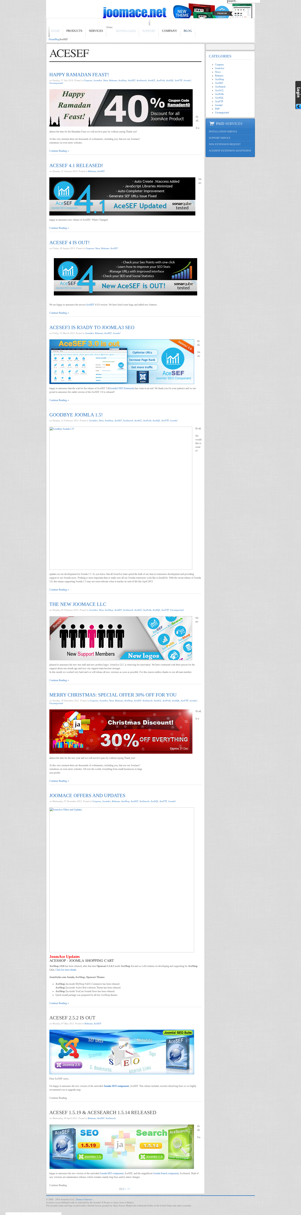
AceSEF (131, 80)
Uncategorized (56, 83)
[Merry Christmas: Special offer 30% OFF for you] (120, 731)
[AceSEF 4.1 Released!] (122, 196)
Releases (113, 80)
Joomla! (187, 80)
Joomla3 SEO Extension (122, 388)
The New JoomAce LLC (77, 604)
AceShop (122, 80)
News (105, 80)
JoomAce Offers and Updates (87, 795)
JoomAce (97, 80)
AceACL (151, 80)
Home (52, 39)
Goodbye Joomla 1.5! (76, 414)
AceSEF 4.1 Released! (76, 165)
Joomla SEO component (116, 1086)
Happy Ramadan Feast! (79, 74)
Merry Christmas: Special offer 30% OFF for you (113, 695)
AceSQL (170, 80)
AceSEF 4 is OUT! (69, 242)
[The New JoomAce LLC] (120, 638)
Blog (57, 39)
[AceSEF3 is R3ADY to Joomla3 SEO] (121, 361)
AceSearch (142, 80)
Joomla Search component (166, 1173)
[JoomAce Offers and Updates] (121, 879)
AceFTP (178, 80)
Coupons (88, 80)
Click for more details (65, 969)
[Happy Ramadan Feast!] (121, 108)
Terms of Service (84, 1199)
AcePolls (161, 80)
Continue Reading (58, 150)
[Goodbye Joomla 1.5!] (120, 498)
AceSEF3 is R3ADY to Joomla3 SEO (91, 327)
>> (129, 1189)
